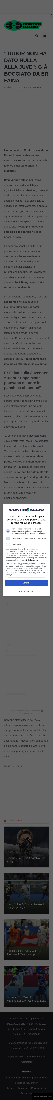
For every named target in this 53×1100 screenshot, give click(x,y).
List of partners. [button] (32, 560)
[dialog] (26, 550)
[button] (26, 544)
